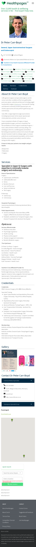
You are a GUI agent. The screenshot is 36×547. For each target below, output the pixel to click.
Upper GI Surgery (28, 76)
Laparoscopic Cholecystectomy (12, 78)
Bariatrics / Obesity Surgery (23, 69)
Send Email (9, 394)
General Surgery (8, 69)
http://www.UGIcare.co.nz (13, 397)
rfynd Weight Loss (6, 414)
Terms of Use (6, 516)
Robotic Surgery (16, 76)
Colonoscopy (31, 71)
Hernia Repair (18, 81)
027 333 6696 (7, 55)
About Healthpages (7, 508)
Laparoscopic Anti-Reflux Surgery (13, 74)
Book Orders (22, 516)
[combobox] (12, 473)
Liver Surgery (28, 78)
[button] (24, 456)
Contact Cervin (23, 508)
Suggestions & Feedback (26, 512)
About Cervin (6, 512)
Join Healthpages (24, 520)
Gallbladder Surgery (19, 71)
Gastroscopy (28, 81)
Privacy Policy (6, 526)
